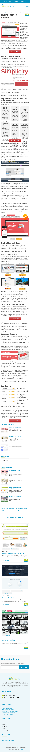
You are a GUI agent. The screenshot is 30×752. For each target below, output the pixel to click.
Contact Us (23, 1)
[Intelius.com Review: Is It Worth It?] (4, 489)
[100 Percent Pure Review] (4, 439)
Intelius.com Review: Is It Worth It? (15, 488)
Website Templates (7, 593)
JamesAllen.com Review (15, 427)
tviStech (21, 749)
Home (5, 1)
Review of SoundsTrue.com (15, 496)
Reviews (16, 1)
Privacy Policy (5, 730)
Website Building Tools (16, 591)
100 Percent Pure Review (15, 436)
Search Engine (14, 548)
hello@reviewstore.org (9, 695)
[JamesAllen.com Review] (4, 430)
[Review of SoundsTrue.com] (4, 498)
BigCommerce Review (14, 445)
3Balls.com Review (8, 640)
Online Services (6, 548)
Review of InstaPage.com (11, 598)
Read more (6, 560)
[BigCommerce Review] (4, 447)
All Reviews (7, 12)
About (10, 1)
